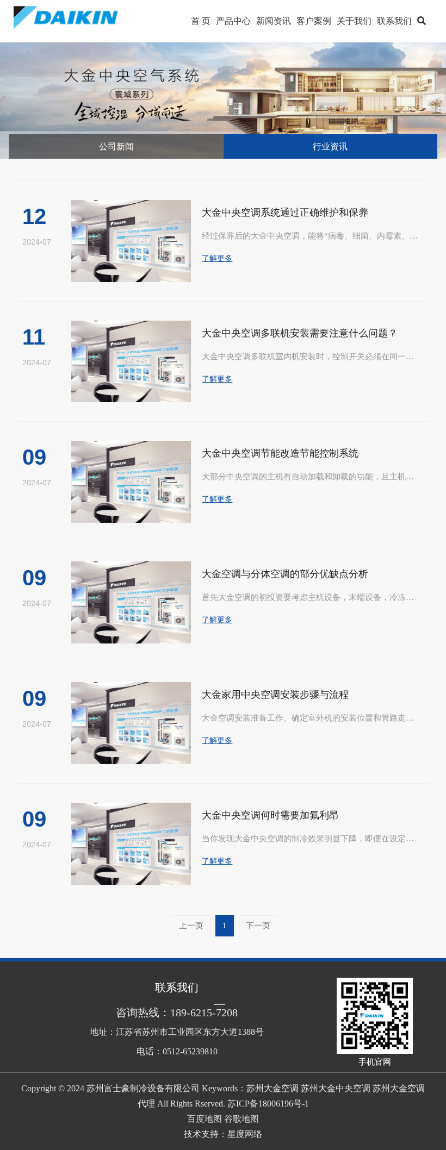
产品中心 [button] (233, 21)
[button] (421, 21)
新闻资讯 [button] (273, 21)
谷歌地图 (241, 1118)
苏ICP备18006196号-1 (268, 1103)
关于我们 (354, 21)
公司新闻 (116, 146)
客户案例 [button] (313, 21)
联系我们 (394, 21)
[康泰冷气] (78, 21)
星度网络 (244, 1134)
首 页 (200, 21)
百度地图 (204, 1118)
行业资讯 (330, 146)
